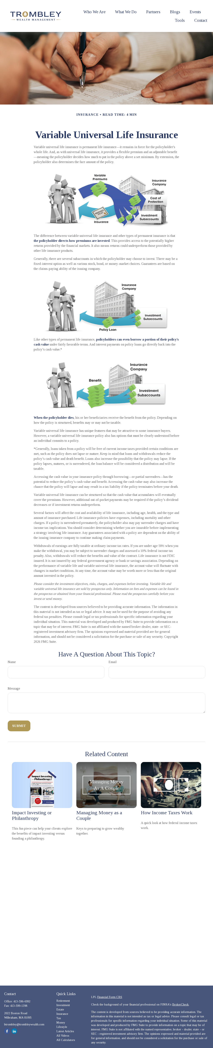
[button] (94, 11)
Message (14, 688)
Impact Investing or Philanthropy (32, 815)
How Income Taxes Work (166, 812)
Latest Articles (65, 1031)
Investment (63, 1005)
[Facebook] (7, 1031)
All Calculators (65, 1040)
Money (60, 1022)
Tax (58, 1018)
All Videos (62, 1035)
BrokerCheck (180, 1004)
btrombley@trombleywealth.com (24, 1024)
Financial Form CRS (109, 997)
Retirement (63, 1000)
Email (113, 662)
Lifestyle (61, 1027)
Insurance (62, 1013)
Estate (60, 1009)
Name (12, 662)
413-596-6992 (21, 1001)
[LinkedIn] (14, 1031)
